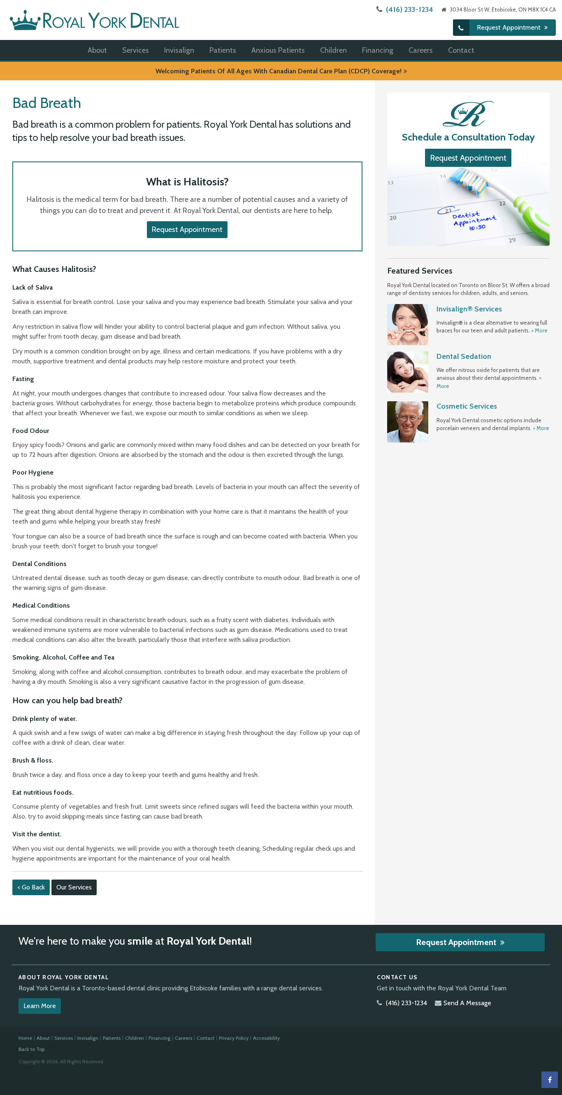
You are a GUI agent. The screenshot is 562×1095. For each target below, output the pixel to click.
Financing (377, 50)
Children (333, 50)
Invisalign (179, 50)
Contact (461, 50)
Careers (421, 50)
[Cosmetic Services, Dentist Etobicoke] (407, 421)
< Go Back (31, 887)
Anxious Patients (278, 50)
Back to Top (31, 1049)
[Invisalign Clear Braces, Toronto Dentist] (407, 324)
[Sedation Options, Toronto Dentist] (407, 371)
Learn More (39, 1006)
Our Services (74, 887)
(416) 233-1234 (409, 9)
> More (539, 330)
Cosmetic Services (467, 406)
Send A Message (467, 1003)
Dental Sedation (464, 356)
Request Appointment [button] (509, 27)
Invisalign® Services (469, 309)
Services (135, 50)
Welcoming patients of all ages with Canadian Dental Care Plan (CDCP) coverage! (279, 71)
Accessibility (266, 1038)
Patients (222, 50)
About (97, 50)
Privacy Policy (233, 1038)
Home (25, 1038)
